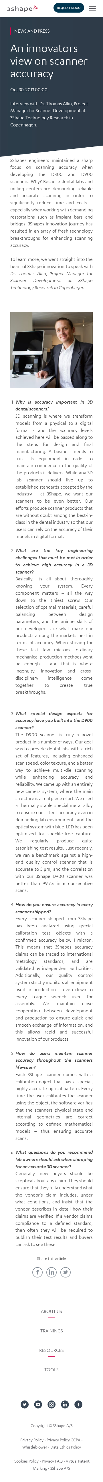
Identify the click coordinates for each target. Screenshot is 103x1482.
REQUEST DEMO (68, 7)
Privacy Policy (31, 1439)
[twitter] (65, 1272)
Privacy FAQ (52, 1460)
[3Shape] (22, 8)
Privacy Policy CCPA (63, 1439)
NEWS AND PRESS (32, 31)
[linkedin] (51, 1272)
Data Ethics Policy (65, 1446)
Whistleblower (34, 1446)
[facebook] (37, 1272)
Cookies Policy (26, 1460)
